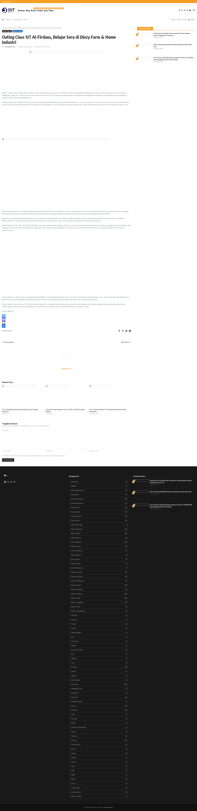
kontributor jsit (10, 47)
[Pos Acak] (189, 19)
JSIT (11, 9)
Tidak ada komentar (25, 47)
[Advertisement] (63, 122)
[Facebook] (66, 316)
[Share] (66, 326)
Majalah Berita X (108, 807)
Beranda (4, 28)
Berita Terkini (37, 10)
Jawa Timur (49, 10)
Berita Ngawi (7, 31)
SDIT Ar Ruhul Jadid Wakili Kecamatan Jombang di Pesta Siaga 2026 (171, 491)
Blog (28, 10)
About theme (17, 19)
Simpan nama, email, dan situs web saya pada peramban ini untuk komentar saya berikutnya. (34, 456)
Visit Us (25, 19)
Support (8, 19)
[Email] (66, 322)
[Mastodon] (66, 319)
